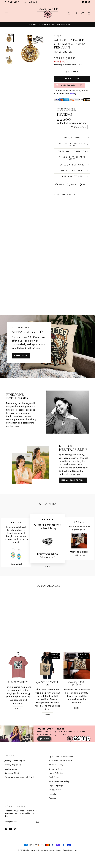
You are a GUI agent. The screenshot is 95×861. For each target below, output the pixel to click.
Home (56, 35)
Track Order (54, 777)
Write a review (78, 127)
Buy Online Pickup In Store (60, 760)
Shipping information (72, 151)
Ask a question (72, 176)
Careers (52, 798)
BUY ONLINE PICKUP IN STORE (72, 144)
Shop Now (21, 355)
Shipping (58, 64)
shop (77, 708)
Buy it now (72, 78)
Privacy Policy (54, 789)
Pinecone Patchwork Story (72, 158)
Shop (18, 708)
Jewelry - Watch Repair (15, 760)
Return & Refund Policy (59, 781)
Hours (23, 1)
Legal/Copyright (56, 785)
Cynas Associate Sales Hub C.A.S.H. (21, 777)
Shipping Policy (55, 769)
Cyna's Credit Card (72, 164)
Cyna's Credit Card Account (61, 756)
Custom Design (11, 769)
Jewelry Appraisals (13, 764)
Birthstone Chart (72, 170)
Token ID (52, 793)
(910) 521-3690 (12, 1)
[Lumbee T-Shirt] (18, 665)
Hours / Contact (56, 773)
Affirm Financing (56, 764)
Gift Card (33, 1)
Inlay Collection (73, 480)
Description (72, 137)
